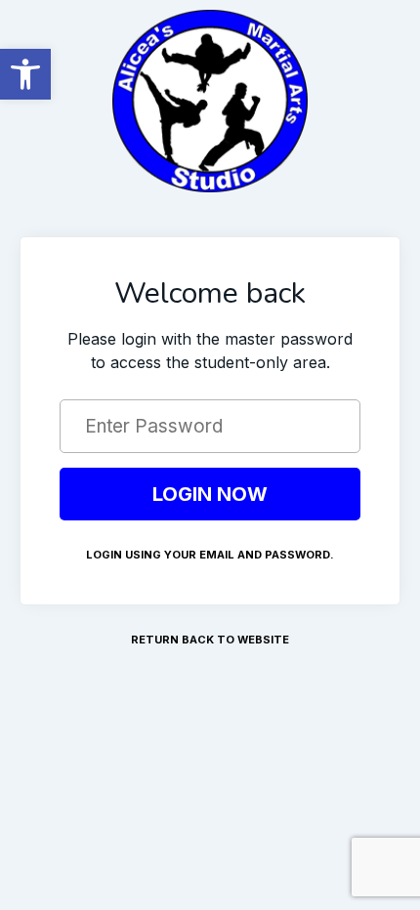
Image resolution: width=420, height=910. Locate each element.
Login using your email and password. (210, 554)
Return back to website (210, 639)
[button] (25, 74)
